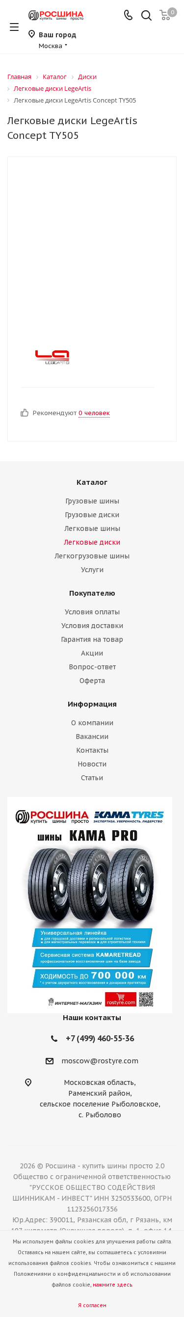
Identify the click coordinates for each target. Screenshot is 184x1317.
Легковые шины (92, 528)
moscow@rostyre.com (99, 1060)
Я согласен (92, 1305)
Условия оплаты (92, 611)
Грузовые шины (92, 501)
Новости (92, 764)
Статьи (92, 777)
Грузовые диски (92, 514)
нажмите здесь (112, 1285)
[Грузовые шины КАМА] (92, 905)
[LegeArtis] (84, 357)
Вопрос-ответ (92, 666)
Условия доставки (92, 625)
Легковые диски (92, 542)
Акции (92, 653)
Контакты (92, 750)
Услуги (92, 569)
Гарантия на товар (92, 639)
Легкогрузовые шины (92, 556)
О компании (92, 722)
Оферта (92, 680)
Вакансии (92, 736)
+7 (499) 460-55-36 (100, 1038)
